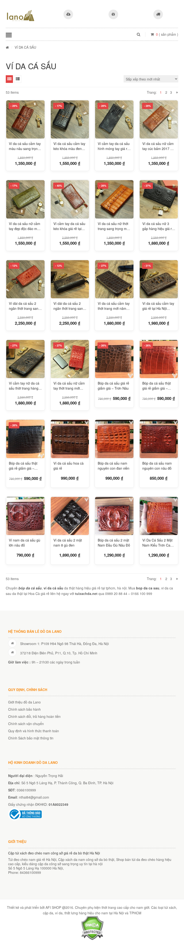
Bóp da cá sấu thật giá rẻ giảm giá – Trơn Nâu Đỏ (156, 386)
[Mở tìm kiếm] (138, 34)
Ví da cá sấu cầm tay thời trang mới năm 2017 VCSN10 (114, 306)
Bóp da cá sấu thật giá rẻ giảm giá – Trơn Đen (23, 466)
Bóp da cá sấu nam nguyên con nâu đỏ (157, 466)
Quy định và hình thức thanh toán (33, 730)
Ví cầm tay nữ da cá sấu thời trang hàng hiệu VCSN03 (24, 386)
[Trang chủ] (7, 47)
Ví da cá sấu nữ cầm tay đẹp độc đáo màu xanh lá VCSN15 (25, 226)
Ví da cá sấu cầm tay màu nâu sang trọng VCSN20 (25, 146)
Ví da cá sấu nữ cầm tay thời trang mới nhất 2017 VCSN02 (69, 386)
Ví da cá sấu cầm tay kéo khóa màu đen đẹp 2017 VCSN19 (69, 146)
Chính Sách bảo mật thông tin (30, 738)
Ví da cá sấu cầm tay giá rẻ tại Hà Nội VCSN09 (158, 306)
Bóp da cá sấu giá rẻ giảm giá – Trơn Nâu (113, 386)
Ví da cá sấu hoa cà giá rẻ (68, 466)
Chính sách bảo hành (24, 709)
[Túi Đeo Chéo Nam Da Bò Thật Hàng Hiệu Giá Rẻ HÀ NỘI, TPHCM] (20, 16)
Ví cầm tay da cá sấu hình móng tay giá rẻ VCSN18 (114, 146)
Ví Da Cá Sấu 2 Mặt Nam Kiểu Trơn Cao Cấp (157, 543)
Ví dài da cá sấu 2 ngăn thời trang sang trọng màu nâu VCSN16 (24, 306)
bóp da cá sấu (30, 588)
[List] (17, 79)
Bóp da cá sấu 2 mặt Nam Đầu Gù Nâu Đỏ (114, 542)
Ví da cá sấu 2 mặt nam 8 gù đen (67, 542)
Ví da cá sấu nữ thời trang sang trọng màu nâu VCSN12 (114, 226)
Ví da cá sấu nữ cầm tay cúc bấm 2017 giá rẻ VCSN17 (158, 146)
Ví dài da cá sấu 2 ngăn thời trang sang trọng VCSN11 (69, 306)
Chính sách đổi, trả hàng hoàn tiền (34, 716)
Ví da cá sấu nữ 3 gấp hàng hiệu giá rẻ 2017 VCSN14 (158, 226)
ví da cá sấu (53, 588)
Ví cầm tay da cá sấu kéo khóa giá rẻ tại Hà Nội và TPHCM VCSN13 (69, 226)
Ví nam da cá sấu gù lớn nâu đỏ (24, 542)
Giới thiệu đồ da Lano (24, 702)
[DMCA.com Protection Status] (92, 927)
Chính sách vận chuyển (26, 723)
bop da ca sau (147, 588)
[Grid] (9, 79)
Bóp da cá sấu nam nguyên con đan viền (113, 466)
